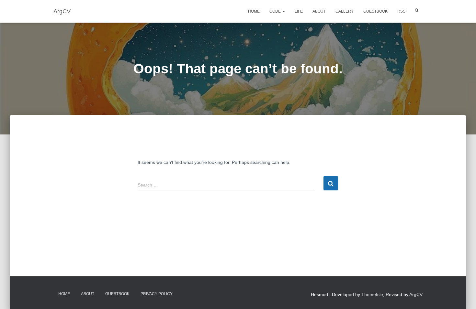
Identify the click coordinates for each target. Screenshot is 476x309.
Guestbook (375, 11)
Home (254, 11)
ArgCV (416, 294)
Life (299, 11)
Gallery (344, 11)
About (319, 11)
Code (275, 11)
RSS (401, 11)
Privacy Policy (157, 294)
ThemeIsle (372, 294)
